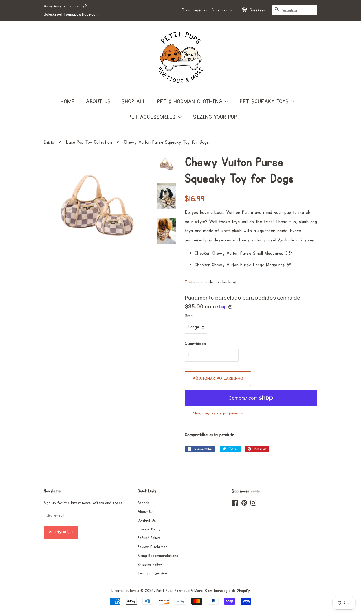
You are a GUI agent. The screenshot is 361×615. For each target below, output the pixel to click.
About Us (98, 101)
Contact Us (147, 520)
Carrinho (257, 10)
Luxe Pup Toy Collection (89, 142)
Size (189, 316)
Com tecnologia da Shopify (227, 590)
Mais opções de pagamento (218, 413)
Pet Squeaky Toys (265, 101)
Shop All (134, 101)
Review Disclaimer (152, 547)
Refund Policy (149, 538)
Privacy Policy (149, 529)
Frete (190, 282)
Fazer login (191, 10)
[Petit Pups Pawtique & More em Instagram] (253, 504)
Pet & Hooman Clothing (190, 101)
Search (143, 503)
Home (67, 101)
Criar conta (222, 10)
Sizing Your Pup (215, 117)
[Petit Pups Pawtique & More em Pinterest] (244, 504)
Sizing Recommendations (158, 555)
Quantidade (195, 343)
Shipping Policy (150, 564)
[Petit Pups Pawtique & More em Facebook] (235, 504)
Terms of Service (152, 573)
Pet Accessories (152, 117)
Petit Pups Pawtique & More (179, 590)
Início (49, 142)
